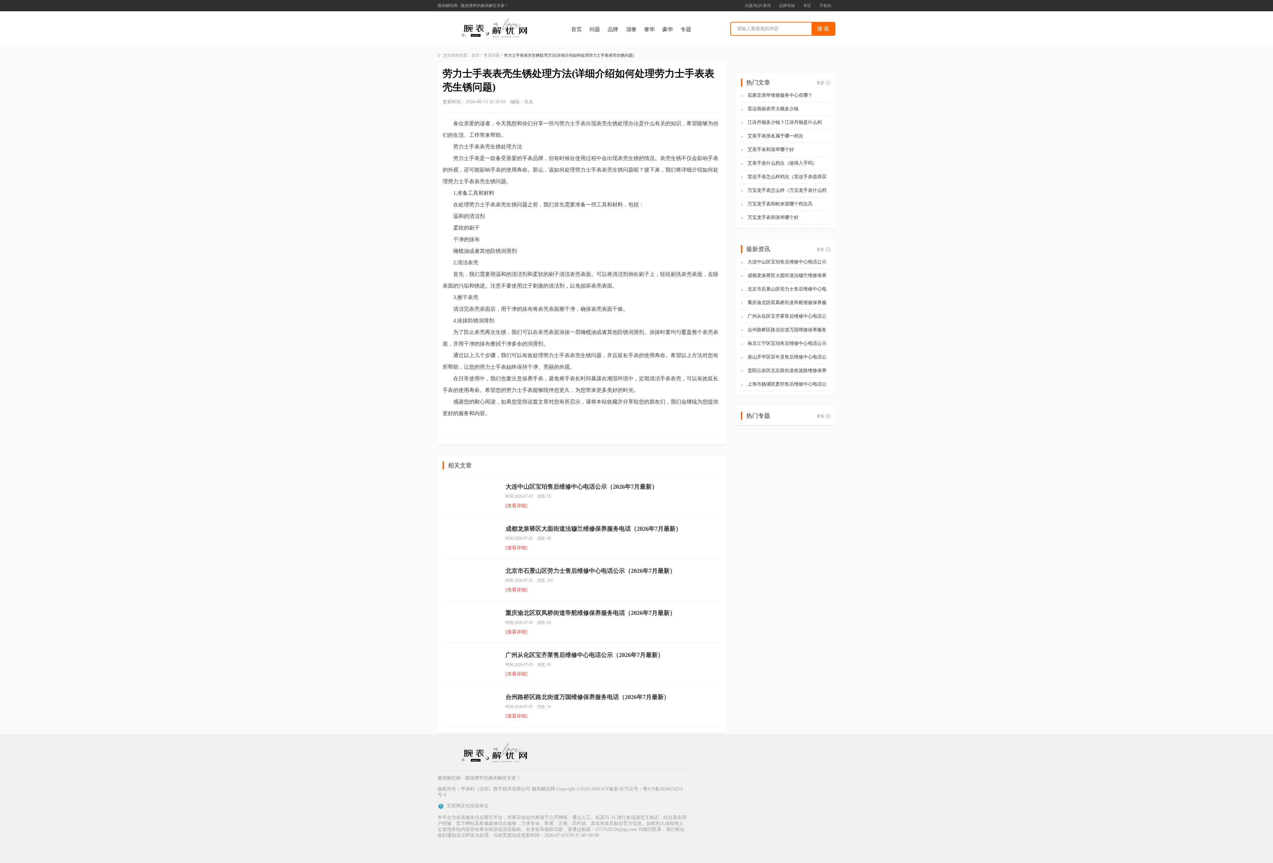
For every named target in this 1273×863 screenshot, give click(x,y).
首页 (576, 29)
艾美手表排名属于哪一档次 (775, 136)
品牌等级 (787, 5)
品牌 (613, 29)
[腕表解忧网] (495, 20)
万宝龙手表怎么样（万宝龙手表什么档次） (787, 190)
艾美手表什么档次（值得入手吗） (782, 163)
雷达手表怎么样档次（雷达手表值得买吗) (787, 177)
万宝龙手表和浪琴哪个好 (773, 217)
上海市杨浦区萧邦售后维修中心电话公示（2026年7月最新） (787, 384)
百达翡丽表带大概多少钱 (773, 108)
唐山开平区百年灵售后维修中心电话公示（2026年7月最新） (787, 357)
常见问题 (492, 55)
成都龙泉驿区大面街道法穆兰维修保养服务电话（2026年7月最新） (594, 528)
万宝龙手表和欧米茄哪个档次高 (780, 203)
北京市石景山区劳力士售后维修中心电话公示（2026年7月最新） (591, 570)
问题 (594, 29)
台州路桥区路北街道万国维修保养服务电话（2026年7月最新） (588, 697)
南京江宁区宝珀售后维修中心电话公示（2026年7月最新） (787, 344)
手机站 (825, 5)
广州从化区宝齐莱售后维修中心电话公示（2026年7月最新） (585, 655)
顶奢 (631, 29)
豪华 (667, 29)
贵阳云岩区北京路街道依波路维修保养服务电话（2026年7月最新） (787, 371)
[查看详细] (516, 505)
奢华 (649, 29)
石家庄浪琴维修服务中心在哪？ (780, 95)
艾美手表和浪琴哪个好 (771, 149)
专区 (807, 5)
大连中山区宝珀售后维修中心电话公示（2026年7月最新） (582, 486)
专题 (686, 29)
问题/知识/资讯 (758, 5)
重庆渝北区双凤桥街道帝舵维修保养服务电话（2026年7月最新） (591, 613)
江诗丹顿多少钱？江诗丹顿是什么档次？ (785, 123)
